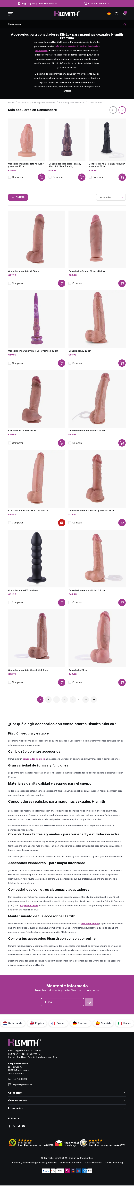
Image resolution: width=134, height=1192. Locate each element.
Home (11, 102)
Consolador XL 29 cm (79, 350)
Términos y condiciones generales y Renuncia (34, 1162)
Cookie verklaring (114, 1162)
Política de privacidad (71, 1162)
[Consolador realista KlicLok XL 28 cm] (36, 638)
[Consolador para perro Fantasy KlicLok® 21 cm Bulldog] (67, 139)
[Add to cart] (41, 177)
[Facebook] (9, 1126)
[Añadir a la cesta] (61, 283)
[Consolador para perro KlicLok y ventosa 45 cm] (36, 319)
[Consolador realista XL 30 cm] (36, 239)
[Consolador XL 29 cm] (97, 319)
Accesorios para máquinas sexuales (36, 102)
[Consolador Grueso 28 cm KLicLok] (97, 239)
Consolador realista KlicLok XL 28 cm (28, 670)
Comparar (17, 177)
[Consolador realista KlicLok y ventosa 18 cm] (97, 479)
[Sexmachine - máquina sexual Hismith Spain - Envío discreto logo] (67, 15)
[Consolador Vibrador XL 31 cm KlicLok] (36, 479)
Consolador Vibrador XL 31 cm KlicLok (28, 510)
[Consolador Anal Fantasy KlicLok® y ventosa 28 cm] (107, 139)
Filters (20, 197)
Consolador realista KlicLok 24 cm (86, 430)
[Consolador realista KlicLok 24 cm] (97, 399)
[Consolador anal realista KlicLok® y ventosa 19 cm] (26, 139)
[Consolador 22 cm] (97, 638)
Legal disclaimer (93, 1162)
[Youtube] (23, 1126)
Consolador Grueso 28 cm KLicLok (86, 271)
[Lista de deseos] (116, 13)
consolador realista (34, 759)
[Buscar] (125, 24)
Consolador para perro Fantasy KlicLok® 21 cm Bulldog (65, 164)
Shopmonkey (86, 1158)
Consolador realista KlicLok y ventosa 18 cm (91, 510)
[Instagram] (14, 1126)
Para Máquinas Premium (71, 102)
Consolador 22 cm (78, 670)
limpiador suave (90, 923)
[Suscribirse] (89, 1002)
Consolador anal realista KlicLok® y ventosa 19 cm (26, 164)
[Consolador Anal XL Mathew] (36, 558)
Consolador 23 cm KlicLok (22, 430)
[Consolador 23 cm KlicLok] (36, 399)
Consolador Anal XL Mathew (23, 590)
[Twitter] (18, 1126)
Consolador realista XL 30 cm (23, 271)
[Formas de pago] (46, 1171)
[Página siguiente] (94, 699)
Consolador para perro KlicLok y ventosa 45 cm (33, 350)
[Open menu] (11, 14)
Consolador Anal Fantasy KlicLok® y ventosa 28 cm (107, 164)
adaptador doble (29, 905)
